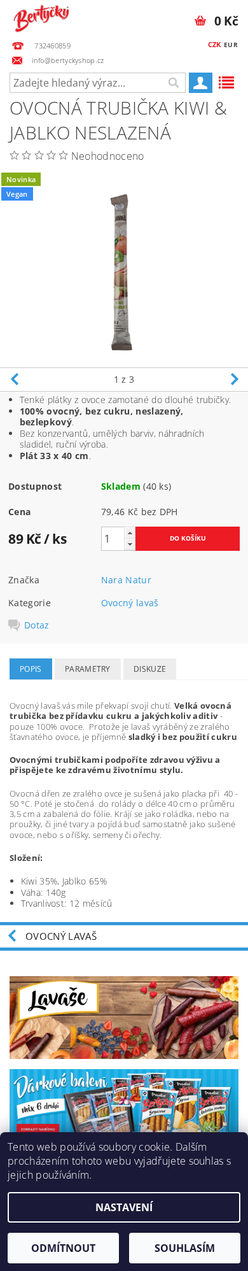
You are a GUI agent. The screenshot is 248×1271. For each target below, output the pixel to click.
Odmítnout (63, 1248)
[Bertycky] (41, 16)
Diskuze (150, 669)
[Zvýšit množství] (129, 533)
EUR (231, 44)
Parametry (88, 669)
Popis (31, 669)
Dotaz (37, 625)
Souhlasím (185, 1248)
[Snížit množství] (129, 544)
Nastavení (124, 1207)
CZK (214, 44)
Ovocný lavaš (130, 603)
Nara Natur (126, 580)
